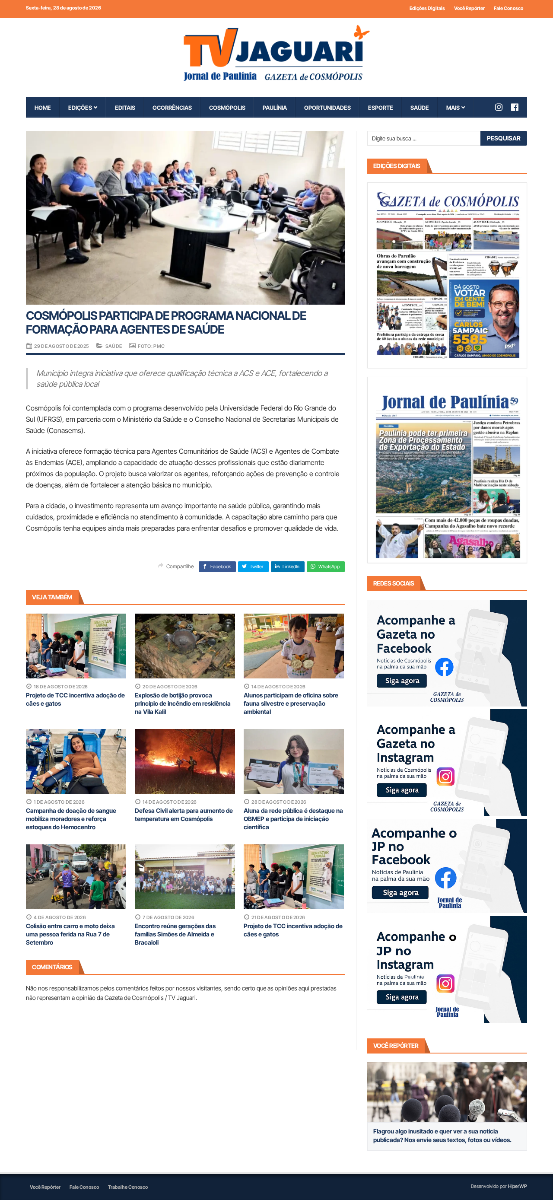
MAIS (453, 107)
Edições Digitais (427, 8)
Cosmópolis (227, 107)
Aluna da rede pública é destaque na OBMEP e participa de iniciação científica (293, 819)
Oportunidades (327, 107)
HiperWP (517, 1186)
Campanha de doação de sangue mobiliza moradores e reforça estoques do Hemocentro (71, 819)
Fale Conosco (508, 8)
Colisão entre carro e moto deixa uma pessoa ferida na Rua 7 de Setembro (70, 934)
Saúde (419, 107)
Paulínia (275, 107)
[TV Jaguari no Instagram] (503, 107)
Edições (80, 107)
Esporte (380, 107)
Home (43, 107)
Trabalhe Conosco (128, 1187)
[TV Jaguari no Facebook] (519, 107)
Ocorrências (172, 107)
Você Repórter (469, 8)
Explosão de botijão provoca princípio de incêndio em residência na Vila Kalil (183, 703)
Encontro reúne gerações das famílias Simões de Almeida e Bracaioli (175, 934)
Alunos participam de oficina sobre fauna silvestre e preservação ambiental (291, 703)
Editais (125, 107)
